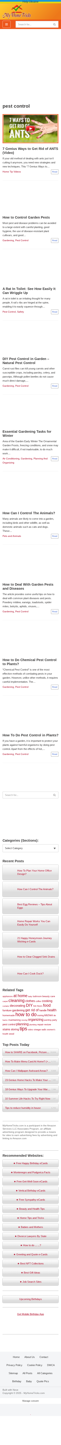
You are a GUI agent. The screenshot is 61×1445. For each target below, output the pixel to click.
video (30, 1029)
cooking (47, 1001)
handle (43, 1010)
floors (39, 1006)
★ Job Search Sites (31, 1281)
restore (47, 1024)
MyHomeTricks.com (34, 1393)
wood (11, 1034)
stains (6, 1029)
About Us (29, 1357)
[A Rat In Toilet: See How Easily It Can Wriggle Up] (30, 268)
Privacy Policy (14, 1365)
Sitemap (13, 1373)
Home (16, 1357)
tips (23, 1028)
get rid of (32, 1010)
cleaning (16, 1000)
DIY (29, 1005)
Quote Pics (43, 1381)
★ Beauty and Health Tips (30, 1208)
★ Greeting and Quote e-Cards (30, 1254)
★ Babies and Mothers (30, 1227)
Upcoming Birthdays (30, 1299)
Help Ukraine (30, 1)
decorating (17, 1005)
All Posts (27, 1373)
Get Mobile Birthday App (30, 1314)
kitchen (48, 1015)
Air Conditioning (11, 458)
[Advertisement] (30, 64)
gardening (18, 1010)
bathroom (37, 996)
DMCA (51, 1365)
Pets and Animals (12, 536)
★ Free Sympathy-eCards (30, 1199)
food (47, 1005)
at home (20, 996)
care (52, 996)
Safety (20, 312)
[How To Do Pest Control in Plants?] (30, 715)
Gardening (8, 240)
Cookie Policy (34, 1365)
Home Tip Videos (12, 171)
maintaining (14, 1020)
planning (22, 1024)
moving (24, 1020)
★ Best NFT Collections (30, 1263)
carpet (5, 1001)
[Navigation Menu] (7, 24)
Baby (29, 1381)
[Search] (54, 24)
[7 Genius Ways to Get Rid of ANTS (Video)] (30, 128)
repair (40, 1024)
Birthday (16, 1381)
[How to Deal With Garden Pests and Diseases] (30, 564)
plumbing (33, 1025)
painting (48, 1020)
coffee (38, 1001)
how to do (26, 1014)
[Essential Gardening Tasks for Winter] (30, 413)
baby (30, 996)
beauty (46, 996)
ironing (40, 1015)
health (51, 1010)
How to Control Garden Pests (26, 217)
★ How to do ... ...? (30, 1245)
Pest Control (21, 240)
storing (15, 1029)
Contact (43, 1357)
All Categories (45, 1373)
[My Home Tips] (17, 11)
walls (44, 1029)
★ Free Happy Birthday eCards (30, 1163)
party (54, 1020)
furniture (7, 1010)
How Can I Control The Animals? (29, 513)
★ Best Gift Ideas (30, 1272)
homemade (9, 1015)
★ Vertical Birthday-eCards (30, 1190)
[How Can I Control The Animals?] (30, 492)
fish (35, 1006)
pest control (9, 1024)
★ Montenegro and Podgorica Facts (30, 1172)
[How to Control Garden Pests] (30, 198)
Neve (15, 1390)
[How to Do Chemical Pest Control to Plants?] (30, 639)
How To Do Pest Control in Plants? (30, 735)
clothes (30, 1001)
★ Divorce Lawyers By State (30, 1236)
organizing (35, 1019)
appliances (8, 996)
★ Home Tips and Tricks (30, 1217)
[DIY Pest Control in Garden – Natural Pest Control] (30, 339)
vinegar (37, 1029)
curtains (6, 1006)
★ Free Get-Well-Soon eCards (30, 1181)
